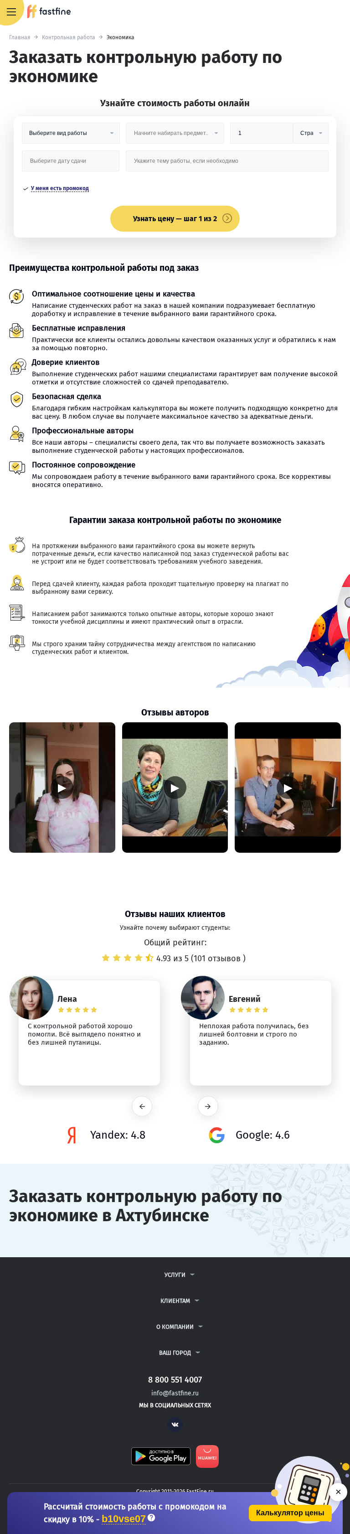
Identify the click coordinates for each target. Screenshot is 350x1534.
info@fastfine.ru (175, 1393)
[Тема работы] (227, 164)
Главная (20, 37)
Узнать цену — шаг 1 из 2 (175, 218)
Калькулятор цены (290, 1513)
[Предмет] (175, 136)
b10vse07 (124, 1519)
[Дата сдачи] (70, 164)
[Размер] (261, 136)
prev (142, 1106)
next (208, 1106)
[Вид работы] (71, 136)
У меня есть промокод (60, 188)
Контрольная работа (68, 37)
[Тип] (311, 136)
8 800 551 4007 (316, 12)
